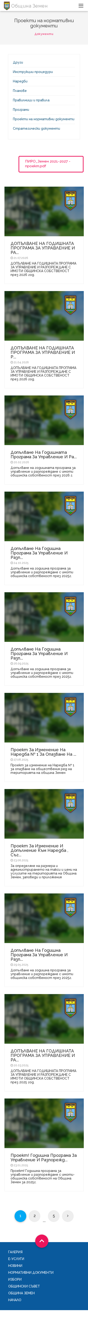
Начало (14, 1300)
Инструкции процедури (33, 72)
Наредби (20, 81)
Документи (44, 34)
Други (18, 62)
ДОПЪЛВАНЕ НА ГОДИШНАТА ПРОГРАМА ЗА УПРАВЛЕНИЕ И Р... (43, 352)
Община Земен (21, 1293)
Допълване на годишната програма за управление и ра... (44, 454)
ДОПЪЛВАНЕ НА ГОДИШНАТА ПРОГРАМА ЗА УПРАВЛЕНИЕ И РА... (43, 248)
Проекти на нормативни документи (43, 119)
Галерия (15, 1252)
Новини (15, 1266)
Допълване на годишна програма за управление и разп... (39, 553)
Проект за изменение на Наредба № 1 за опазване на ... (43, 752)
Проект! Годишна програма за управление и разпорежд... (44, 1157)
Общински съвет (24, 1286)
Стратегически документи (36, 128)
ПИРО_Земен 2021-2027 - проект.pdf (47, 163)
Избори (15, 1279)
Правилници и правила (31, 100)
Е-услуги (16, 1259)
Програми (21, 110)
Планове (20, 91)
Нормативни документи (31, 1272)
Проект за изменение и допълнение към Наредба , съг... (39, 850)
